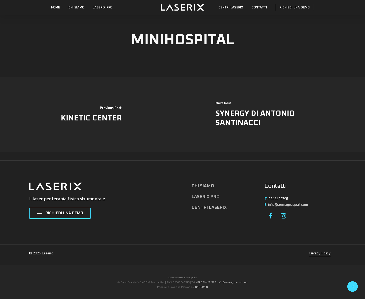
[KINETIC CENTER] (91, 114)
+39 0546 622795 (206, 282)
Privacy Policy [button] (320, 253)
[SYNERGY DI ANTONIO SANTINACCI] (273, 114)
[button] (60, 213)
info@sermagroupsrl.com (288, 204)
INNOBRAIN (201, 286)
